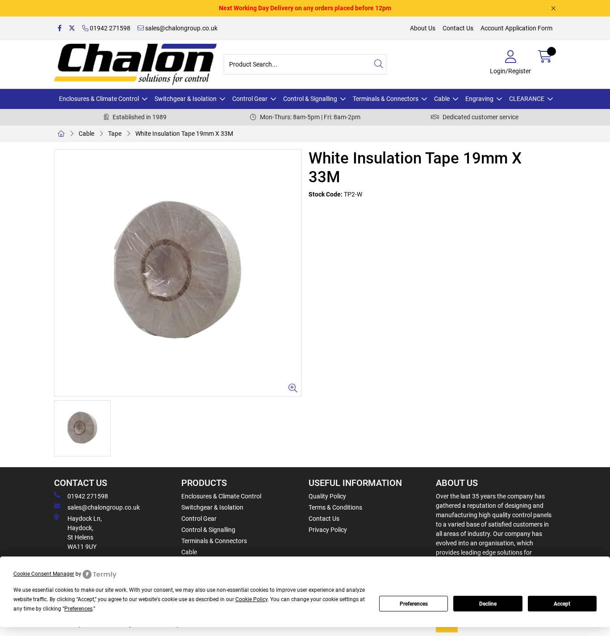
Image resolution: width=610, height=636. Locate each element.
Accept (562, 604)
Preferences (414, 604)
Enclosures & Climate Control (99, 98)
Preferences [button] (78, 609)
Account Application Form (516, 28)
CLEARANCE (526, 98)
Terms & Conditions (335, 507)
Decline (488, 604)
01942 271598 (109, 28)
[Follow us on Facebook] (59, 28)
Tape (114, 133)
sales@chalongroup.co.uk (180, 28)
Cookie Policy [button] (251, 599)
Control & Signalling (310, 98)
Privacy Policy (328, 529)
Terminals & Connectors (385, 98)
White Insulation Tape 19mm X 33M (184, 133)
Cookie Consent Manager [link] (43, 574)
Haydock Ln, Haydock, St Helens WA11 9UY (84, 532)
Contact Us (458, 28)
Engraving (479, 98)
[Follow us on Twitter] (72, 28)
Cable (442, 98)
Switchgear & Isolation (186, 98)
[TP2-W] (177, 273)
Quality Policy (327, 496)
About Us (422, 28)
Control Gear (249, 98)
